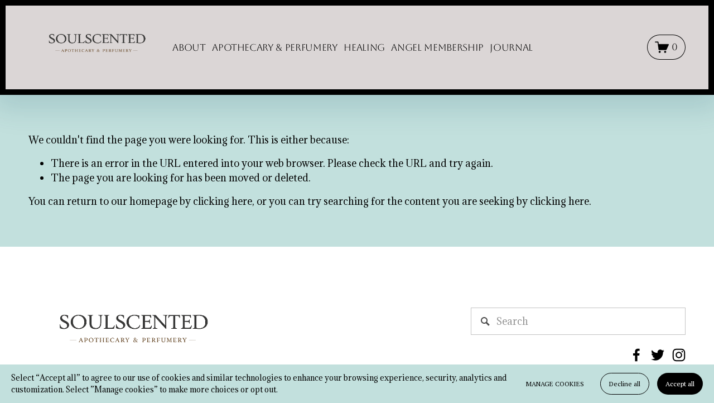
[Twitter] (657, 355)
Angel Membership (437, 47)
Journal (511, 47)
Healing (364, 47)
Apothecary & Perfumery (274, 47)
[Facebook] (636, 355)
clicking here (222, 201)
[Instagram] (679, 355)
